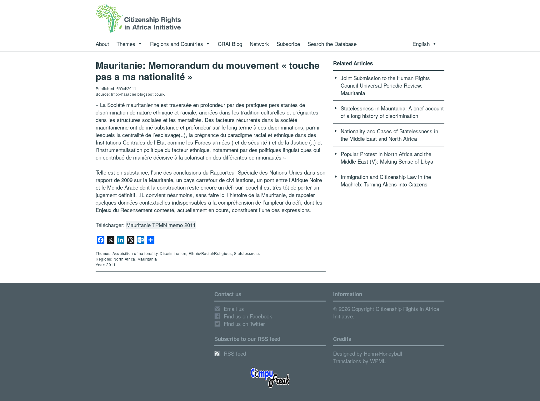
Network (259, 44)
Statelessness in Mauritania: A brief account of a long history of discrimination (392, 111)
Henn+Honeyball (383, 353)
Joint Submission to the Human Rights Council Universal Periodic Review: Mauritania (385, 85)
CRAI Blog (230, 44)
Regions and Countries (176, 44)
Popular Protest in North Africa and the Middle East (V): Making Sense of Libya (387, 157)
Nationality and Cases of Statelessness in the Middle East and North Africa (389, 134)
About (102, 44)
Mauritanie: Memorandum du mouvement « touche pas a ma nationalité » (208, 70)
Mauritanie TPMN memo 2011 (161, 225)
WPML (378, 361)
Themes (126, 44)
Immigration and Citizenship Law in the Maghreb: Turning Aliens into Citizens (386, 180)
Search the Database (332, 44)
